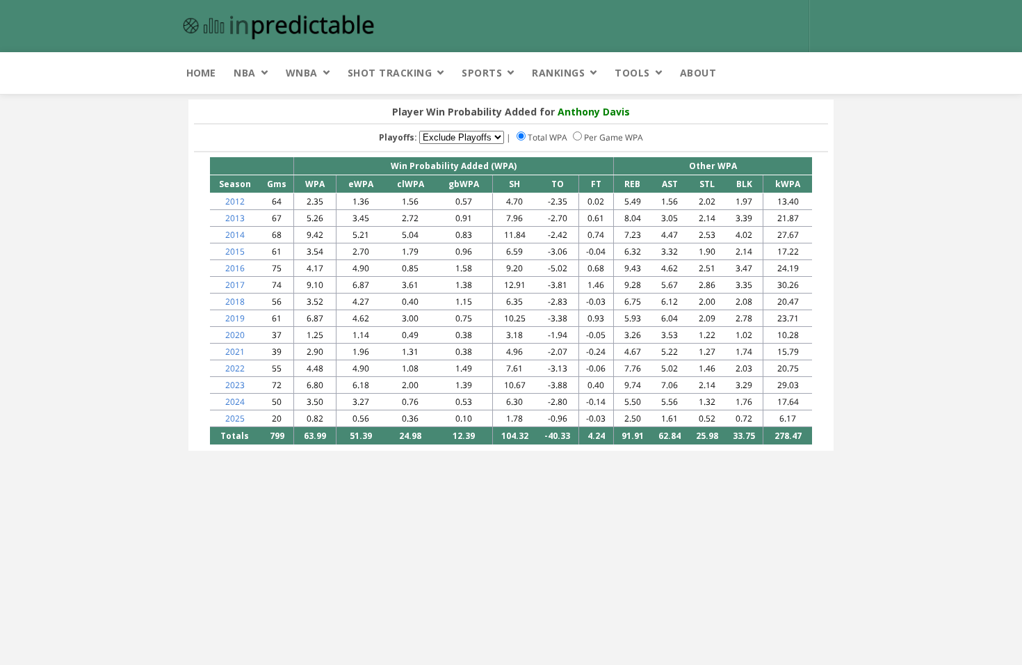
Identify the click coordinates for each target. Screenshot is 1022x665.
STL (707, 184)
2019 (235, 318)
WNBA (302, 72)
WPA (315, 184)
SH (514, 184)
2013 (235, 218)
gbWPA (463, 184)
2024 (235, 402)
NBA (245, 72)
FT (596, 184)
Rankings (558, 72)
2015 (235, 251)
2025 (235, 418)
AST (670, 184)
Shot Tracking (390, 72)
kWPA (787, 184)
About (698, 72)
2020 (235, 335)
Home (201, 72)
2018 (235, 301)
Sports (482, 72)
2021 (235, 352)
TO (557, 184)
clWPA (410, 184)
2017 (235, 285)
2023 (235, 385)
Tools (632, 72)
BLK (744, 184)
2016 (235, 268)
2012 (235, 201)
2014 (235, 235)
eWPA (360, 184)
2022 (235, 368)
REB (632, 184)
